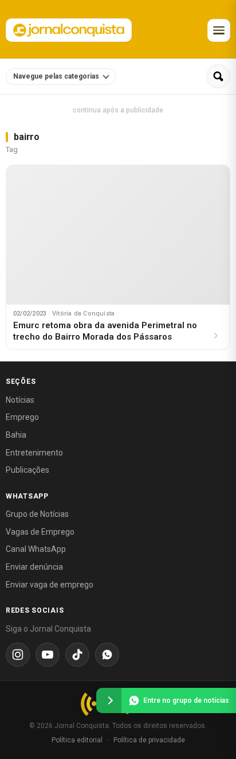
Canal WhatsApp (36, 549)
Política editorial (77, 740)
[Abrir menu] (218, 30)
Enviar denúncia (34, 566)
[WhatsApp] (107, 655)
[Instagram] (18, 655)
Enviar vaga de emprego (49, 584)
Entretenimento (34, 452)
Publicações (27, 469)
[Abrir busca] (218, 76)
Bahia (16, 434)
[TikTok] (77, 655)
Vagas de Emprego (40, 531)
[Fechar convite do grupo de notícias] (108, 700)
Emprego (22, 417)
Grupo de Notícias (37, 514)
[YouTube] (48, 655)
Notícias (20, 399)
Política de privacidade (149, 740)
